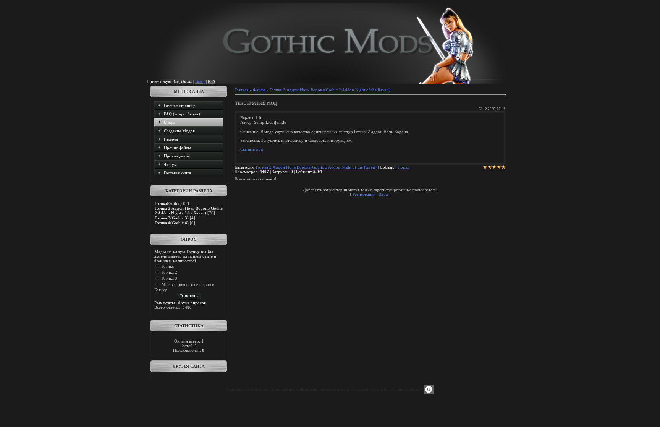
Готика (168, 266)
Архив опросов (192, 302)
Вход (383, 194)
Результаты (164, 302)
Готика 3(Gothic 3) (172, 218)
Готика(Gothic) (168, 203)
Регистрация (364, 194)
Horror (404, 167)
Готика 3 (169, 278)
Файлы (259, 90)
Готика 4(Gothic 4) (172, 223)
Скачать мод (251, 149)
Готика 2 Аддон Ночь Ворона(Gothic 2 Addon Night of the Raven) (189, 210)
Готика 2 (169, 272)
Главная (241, 90)
